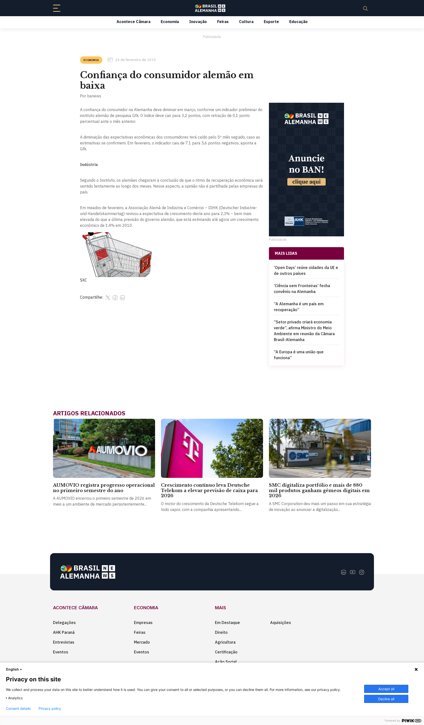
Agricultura (225, 642)
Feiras (223, 21)
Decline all (386, 699)
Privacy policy (50, 709)
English (12, 669)
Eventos (60, 651)
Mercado (142, 642)
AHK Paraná (64, 632)
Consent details (18, 709)
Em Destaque (227, 622)
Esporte (271, 21)
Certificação (226, 651)
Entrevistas (63, 642)
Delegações (64, 622)
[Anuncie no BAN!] (306, 169)
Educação (298, 21)
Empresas (143, 622)
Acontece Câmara (133, 21)
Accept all (386, 689)
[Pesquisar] (365, 8)
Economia (170, 21)
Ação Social (226, 661)
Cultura (246, 21)
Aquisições (280, 622)
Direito (221, 632)
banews (94, 95)
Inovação (198, 21)
